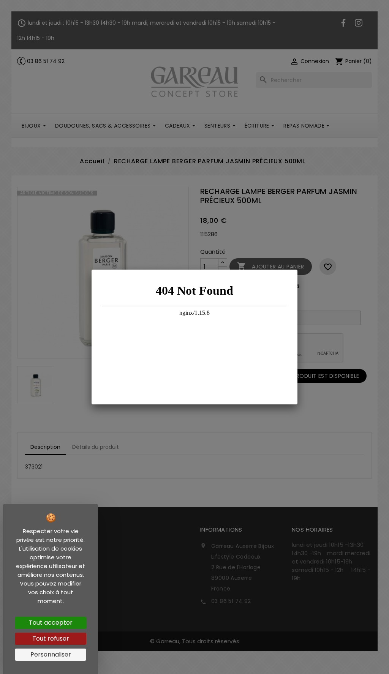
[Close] (297, 269)
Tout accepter (51, 622)
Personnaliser (50, 654)
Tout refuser (50, 638)
